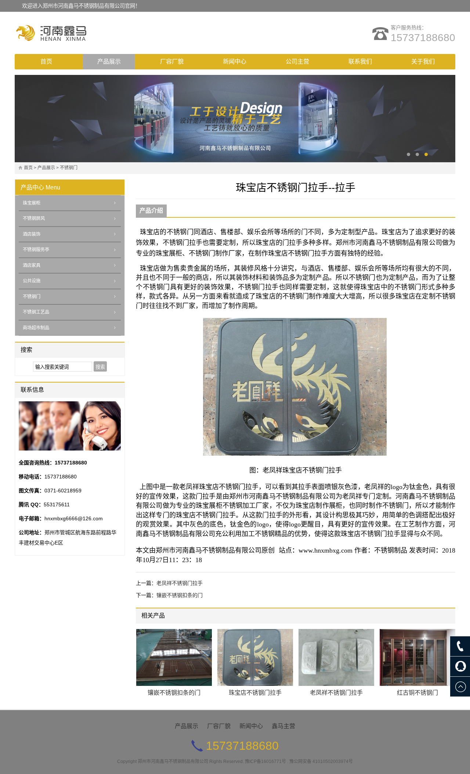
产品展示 (109, 61)
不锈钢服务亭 (36, 249)
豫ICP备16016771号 (265, 761)
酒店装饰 (31, 234)
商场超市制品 (36, 327)
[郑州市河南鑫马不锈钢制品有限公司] (79, 33)
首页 (46, 61)
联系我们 (360, 61)
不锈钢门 (68, 167)
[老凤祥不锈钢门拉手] (336, 657)
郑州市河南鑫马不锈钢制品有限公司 (173, 761)
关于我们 (423, 61)
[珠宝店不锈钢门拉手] (255, 657)
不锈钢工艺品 (36, 312)
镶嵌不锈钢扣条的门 (179, 595)
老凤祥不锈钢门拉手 (179, 583)
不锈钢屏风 (34, 218)
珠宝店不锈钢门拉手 (255, 693)
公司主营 (297, 61)
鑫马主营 (283, 726)
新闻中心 (234, 61)
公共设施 (31, 280)
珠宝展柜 (31, 203)
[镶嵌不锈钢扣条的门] (174, 657)
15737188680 (423, 37)
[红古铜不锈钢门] (417, 657)
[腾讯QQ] (460, 666)
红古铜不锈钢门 (417, 693)
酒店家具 (31, 265)
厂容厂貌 (172, 61)
